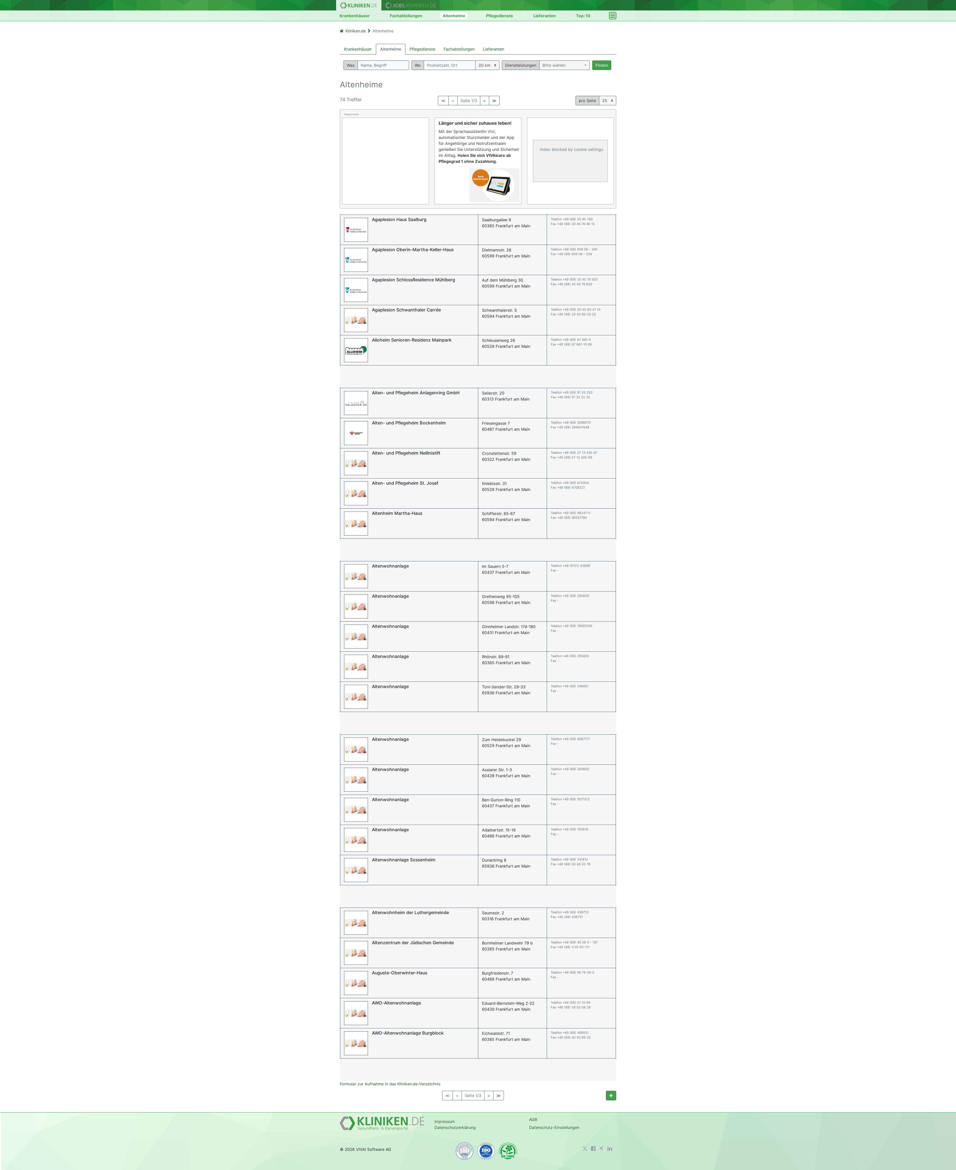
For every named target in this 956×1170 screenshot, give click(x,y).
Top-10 (583, 15)
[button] (564, 65)
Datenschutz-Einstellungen (554, 1127)
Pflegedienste (499, 15)
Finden (602, 65)
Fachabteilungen (406, 15)
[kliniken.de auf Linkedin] (609, 1148)
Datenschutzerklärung (455, 1127)
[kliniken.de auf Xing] (601, 1148)
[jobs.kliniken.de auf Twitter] (585, 1148)
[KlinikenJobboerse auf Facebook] (593, 1148)
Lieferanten (544, 15)
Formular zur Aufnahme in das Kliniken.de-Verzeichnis (390, 1083)
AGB (533, 1119)
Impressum (444, 1121)
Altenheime (454, 15)
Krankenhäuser (355, 15)
